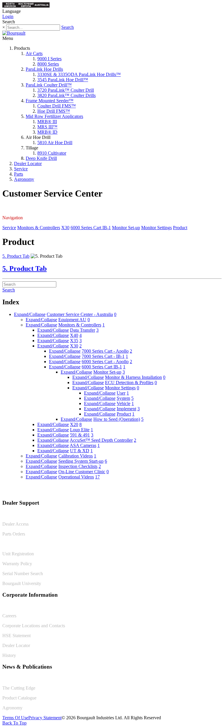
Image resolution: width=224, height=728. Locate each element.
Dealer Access (15, 524)
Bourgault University (21, 583)
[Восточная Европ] (26, 5)
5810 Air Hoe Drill (54, 142)
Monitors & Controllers (38, 227)
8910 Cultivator (51, 153)
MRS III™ (47, 126)
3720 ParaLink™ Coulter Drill (65, 90)
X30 (65, 227)
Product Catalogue (19, 697)
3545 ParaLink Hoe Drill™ (62, 79)
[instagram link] (217, 490)
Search (67, 27)
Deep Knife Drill (41, 158)
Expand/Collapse (30, 314)
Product (180, 227)
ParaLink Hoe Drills (44, 69)
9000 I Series (49, 58)
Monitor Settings (156, 227)
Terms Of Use (15, 717)
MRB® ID (47, 132)
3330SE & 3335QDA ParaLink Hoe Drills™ (79, 74)
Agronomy (24, 179)
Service (21, 168)
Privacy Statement (45, 717)
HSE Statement (16, 635)
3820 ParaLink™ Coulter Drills (66, 95)
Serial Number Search (22, 573)
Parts (18, 174)
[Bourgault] (13, 33)
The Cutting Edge (18, 687)
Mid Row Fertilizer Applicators (54, 116)
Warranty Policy (17, 563)
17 (97, 476)
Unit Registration (18, 553)
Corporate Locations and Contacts (33, 625)
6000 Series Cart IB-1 (91, 227)
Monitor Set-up (126, 227)
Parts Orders (13, 533)
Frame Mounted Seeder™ (50, 100)
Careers (9, 615)
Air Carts (34, 53)
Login (7, 16)
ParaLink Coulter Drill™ (49, 84)
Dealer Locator (28, 163)
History (9, 655)
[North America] (10, 5)
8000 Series (48, 63)
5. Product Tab (15, 256)
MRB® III (47, 121)
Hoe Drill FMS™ (53, 111)
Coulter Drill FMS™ (56, 105)
